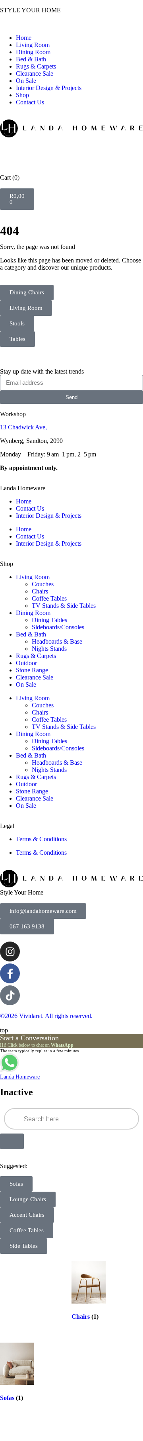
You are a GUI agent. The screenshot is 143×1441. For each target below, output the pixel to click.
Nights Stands (49, 648)
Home (23, 37)
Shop (22, 95)
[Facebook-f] (10, 973)
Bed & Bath (31, 59)
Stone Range (32, 670)
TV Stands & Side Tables (64, 605)
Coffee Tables (49, 598)
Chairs (40, 591)
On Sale (26, 80)
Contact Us (30, 102)
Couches (43, 584)
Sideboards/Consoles (58, 627)
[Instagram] (10, 951)
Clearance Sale (34, 73)
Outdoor (26, 663)
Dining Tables (49, 620)
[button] (71, 24)
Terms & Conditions (41, 839)
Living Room (33, 44)
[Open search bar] (71, 149)
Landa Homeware (22, 488)
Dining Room (33, 52)
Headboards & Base (57, 641)
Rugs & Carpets (36, 66)
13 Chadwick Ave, (23, 427)
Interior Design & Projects (48, 87)
